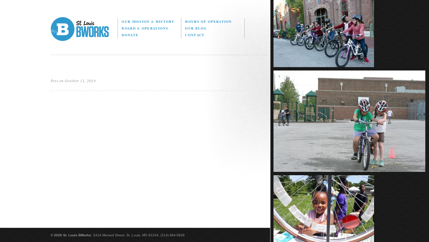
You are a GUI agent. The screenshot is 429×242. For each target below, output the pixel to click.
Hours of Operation (208, 21)
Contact (194, 35)
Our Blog (196, 28)
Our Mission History (148, 21)
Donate (130, 35)
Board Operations (145, 28)
